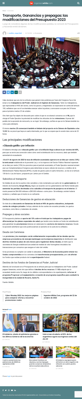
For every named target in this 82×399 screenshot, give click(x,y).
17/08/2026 (47, 342)
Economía (10, 11)
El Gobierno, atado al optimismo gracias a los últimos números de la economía (20, 335)
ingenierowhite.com (32, 395)
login (9, 376)
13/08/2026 (33, 368)
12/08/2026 (60, 368)
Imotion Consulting (54, 395)
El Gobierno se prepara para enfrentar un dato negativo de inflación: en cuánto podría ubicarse (67, 363)
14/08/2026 (7, 366)
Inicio (4, 11)
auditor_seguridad (15, 33)
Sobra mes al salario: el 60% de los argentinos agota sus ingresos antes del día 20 (60, 336)
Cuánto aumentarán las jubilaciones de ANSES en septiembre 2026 (11, 362)
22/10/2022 (28, 33)
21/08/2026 (7, 339)
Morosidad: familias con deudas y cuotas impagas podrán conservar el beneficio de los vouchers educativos (40, 363)
